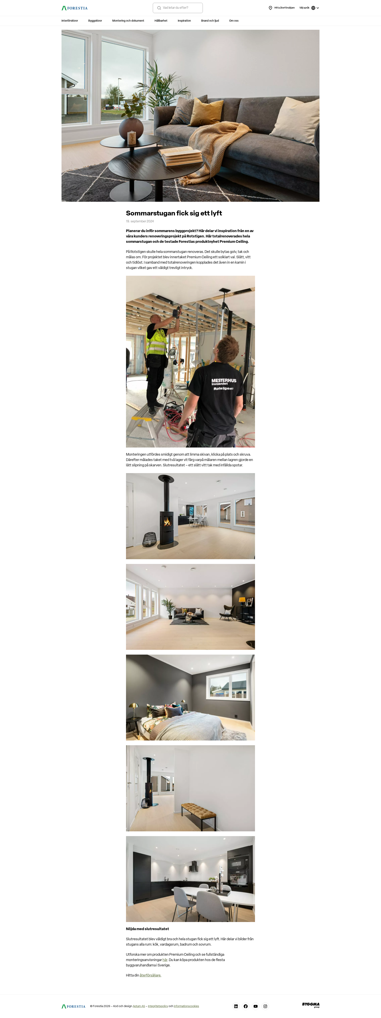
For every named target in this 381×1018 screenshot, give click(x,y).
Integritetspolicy (158, 1006)
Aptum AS (139, 1006)
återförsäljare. (150, 976)
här (165, 960)
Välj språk (304, 8)
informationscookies (186, 1006)
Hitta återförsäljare (284, 8)
